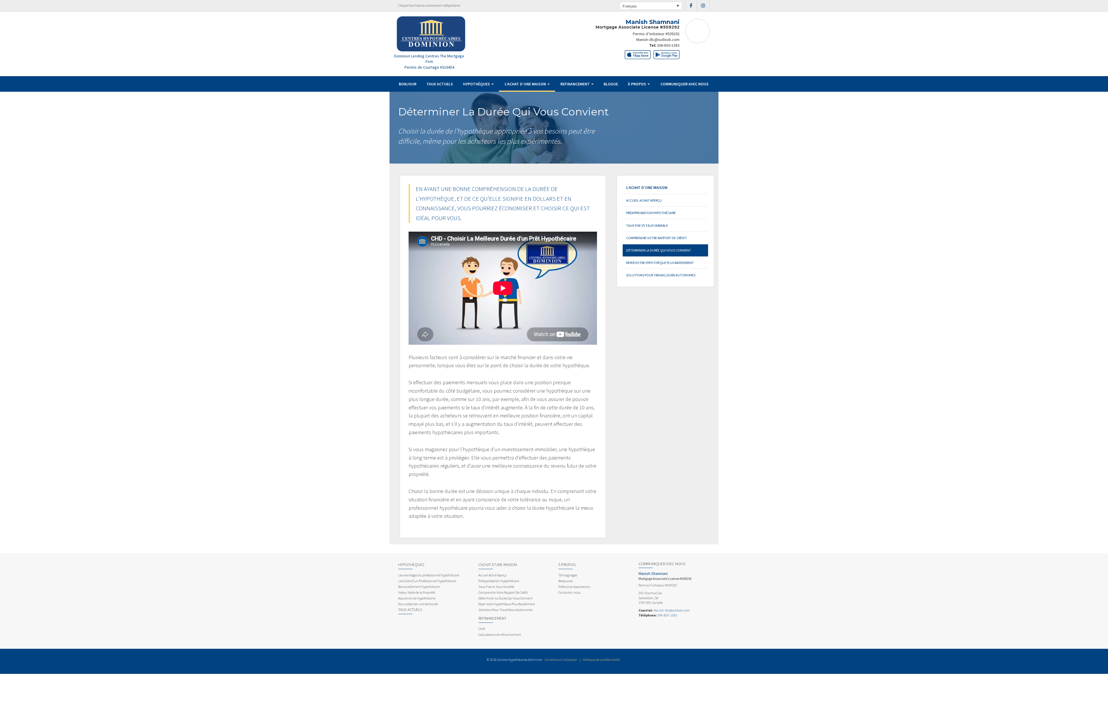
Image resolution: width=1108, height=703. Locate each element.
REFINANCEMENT (575, 84)
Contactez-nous (569, 592)
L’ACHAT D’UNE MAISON (526, 84)
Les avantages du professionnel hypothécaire (428, 575)
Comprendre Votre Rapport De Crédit (656, 238)
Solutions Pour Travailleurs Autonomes (660, 275)
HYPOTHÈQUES (477, 84)
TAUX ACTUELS (439, 84)
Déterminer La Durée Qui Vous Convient (658, 250)
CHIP (481, 629)
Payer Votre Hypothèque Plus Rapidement (660, 262)
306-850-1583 (668, 45)
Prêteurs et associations (574, 586)
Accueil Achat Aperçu (644, 200)
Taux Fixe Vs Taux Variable (647, 225)
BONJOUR (407, 84)
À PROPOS (637, 84)
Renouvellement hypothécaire (419, 586)
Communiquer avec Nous (684, 84)
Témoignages (567, 575)
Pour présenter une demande (418, 604)
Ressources (565, 581)
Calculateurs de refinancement (499, 634)
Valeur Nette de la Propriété (416, 592)
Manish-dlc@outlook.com (658, 39)
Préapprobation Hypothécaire (651, 213)
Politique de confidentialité (601, 659)
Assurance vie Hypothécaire (416, 598)
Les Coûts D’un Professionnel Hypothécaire (427, 581)
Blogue (611, 84)
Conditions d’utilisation (561, 659)
